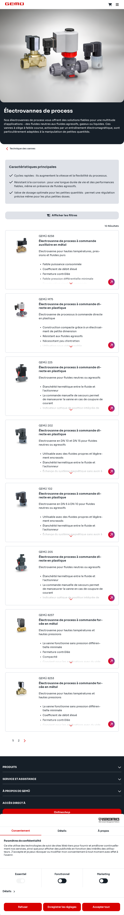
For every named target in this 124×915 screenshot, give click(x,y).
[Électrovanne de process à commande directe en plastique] (111, 345)
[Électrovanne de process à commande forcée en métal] (111, 661)
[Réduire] (71, 283)
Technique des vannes (22, 148)
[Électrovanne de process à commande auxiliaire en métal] (111, 282)
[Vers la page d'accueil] (14, 4)
